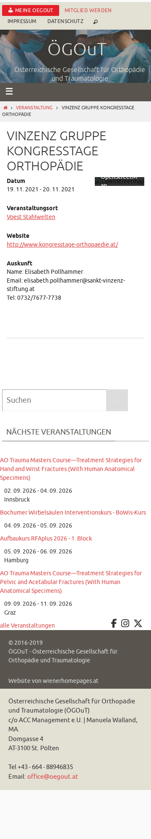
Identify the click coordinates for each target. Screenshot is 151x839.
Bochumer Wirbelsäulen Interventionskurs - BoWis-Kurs (73, 512)
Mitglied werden (88, 10)
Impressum (22, 21)
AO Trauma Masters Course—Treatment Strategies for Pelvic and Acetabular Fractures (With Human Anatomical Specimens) (71, 582)
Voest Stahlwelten (31, 217)
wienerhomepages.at (71, 681)
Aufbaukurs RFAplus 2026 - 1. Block (46, 538)
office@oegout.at (52, 777)
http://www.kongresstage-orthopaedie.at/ (62, 244)
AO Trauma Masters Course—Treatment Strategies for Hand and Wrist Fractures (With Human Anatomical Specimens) (71, 469)
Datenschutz (65, 21)
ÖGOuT (77, 49)
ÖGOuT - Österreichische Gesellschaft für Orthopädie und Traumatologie (62, 656)
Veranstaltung (34, 108)
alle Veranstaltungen (27, 625)
